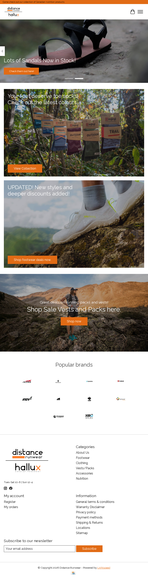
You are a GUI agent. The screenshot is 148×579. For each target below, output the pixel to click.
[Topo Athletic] (58, 416)
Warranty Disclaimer (90, 507)
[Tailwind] (120, 399)
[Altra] (27, 381)
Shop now (74, 321)
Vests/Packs (85, 468)
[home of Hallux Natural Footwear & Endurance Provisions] (13, 11)
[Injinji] (120, 381)
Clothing (82, 463)
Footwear (83, 458)
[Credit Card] (73, 573)
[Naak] (58, 399)
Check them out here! (21, 71)
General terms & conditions (95, 502)
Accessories (84, 473)
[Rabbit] (89, 399)
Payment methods (89, 517)
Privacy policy (86, 512)
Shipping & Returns (89, 522)
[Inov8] (27, 399)
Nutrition (82, 478)
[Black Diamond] (58, 381)
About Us (82, 452)
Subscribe (89, 549)
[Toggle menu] (140, 12)
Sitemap (82, 533)
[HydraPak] (89, 381)
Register (10, 502)
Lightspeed (103, 567)
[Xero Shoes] (89, 416)
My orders (11, 507)
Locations (83, 528)
